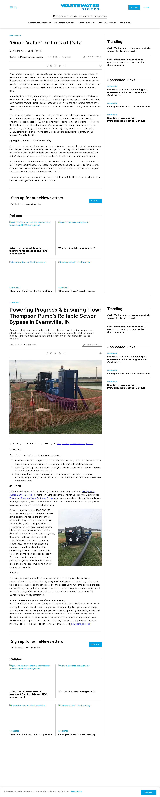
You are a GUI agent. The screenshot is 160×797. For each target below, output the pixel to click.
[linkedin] (51, 65)
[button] (11, 7)
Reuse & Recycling (107, 23)
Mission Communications (31, 57)
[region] (80, 792)
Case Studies (15, 35)
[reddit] (60, 65)
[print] (100, 65)
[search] (15, 7)
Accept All (148, 792)
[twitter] (55, 65)
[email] (64, 65)
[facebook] (47, 65)
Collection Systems (64, 23)
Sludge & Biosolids (86, 23)
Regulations (126, 23)
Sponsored (14, 302)
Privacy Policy (76, 791)
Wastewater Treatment (39, 23)
